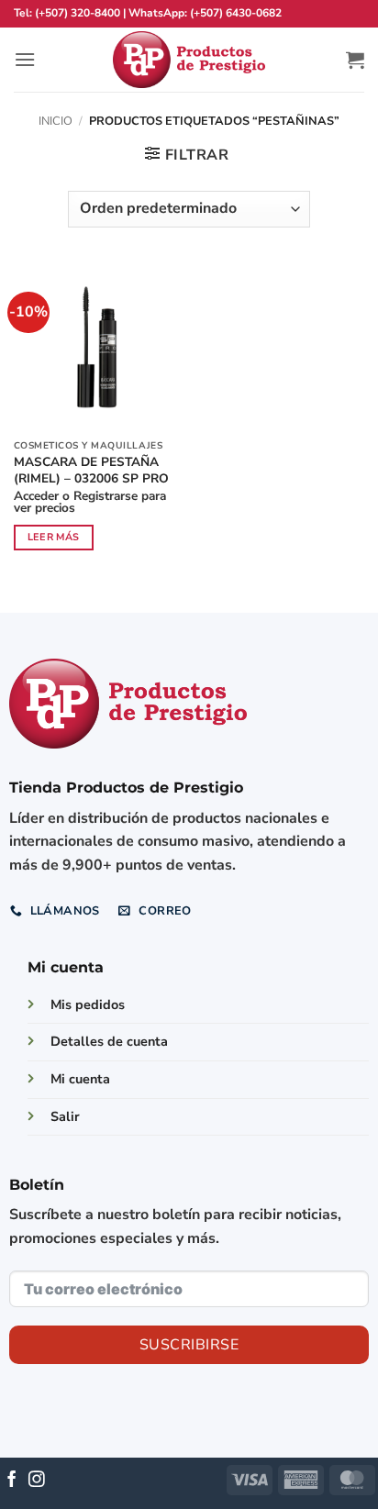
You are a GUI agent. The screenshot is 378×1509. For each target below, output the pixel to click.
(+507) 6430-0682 (236, 13)
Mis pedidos (87, 1004)
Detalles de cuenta (109, 1041)
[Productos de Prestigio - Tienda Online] (189, 60)
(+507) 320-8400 (77, 13)
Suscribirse (189, 1345)
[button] (25, 59)
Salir (65, 1116)
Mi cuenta (80, 1079)
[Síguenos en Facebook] (12, 1480)
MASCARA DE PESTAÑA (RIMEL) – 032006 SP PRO (91, 470)
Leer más (54, 537)
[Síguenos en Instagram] (36, 1480)
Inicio (55, 121)
